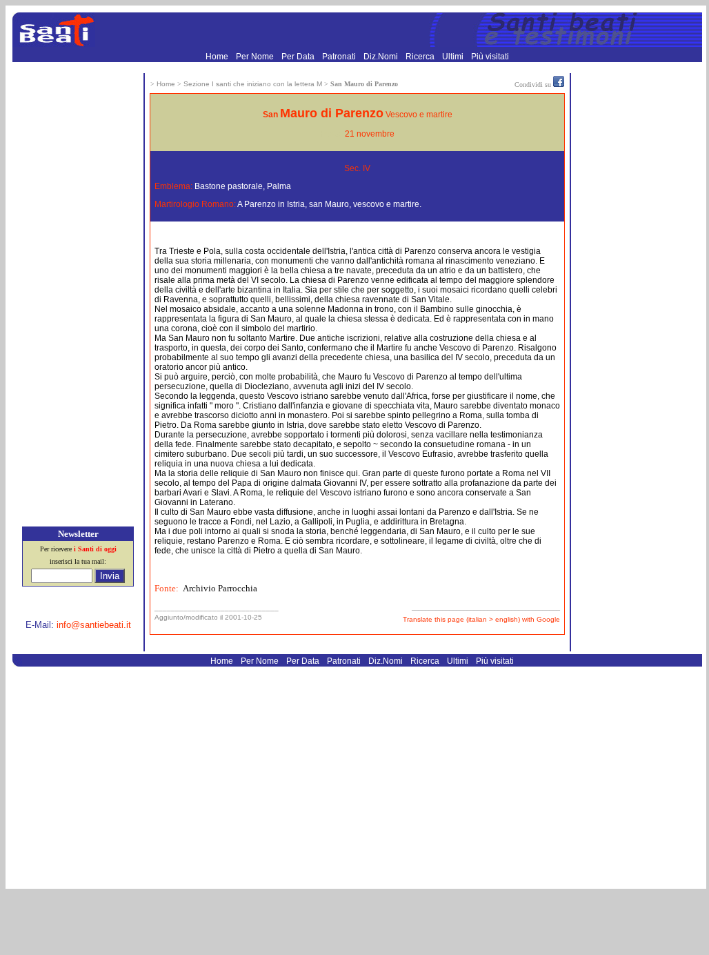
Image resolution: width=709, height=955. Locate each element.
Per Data (299, 56)
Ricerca (421, 56)
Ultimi (454, 56)
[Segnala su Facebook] (558, 84)
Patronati (340, 56)
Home (218, 56)
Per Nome (256, 56)
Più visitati (490, 56)
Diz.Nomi (381, 56)
